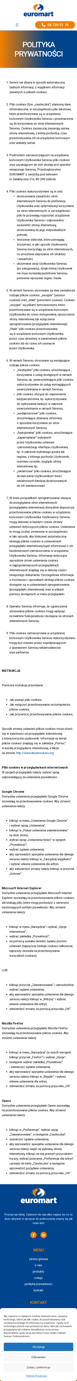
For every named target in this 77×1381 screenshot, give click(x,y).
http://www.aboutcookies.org (35, 753)
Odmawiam (38, 1357)
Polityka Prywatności (36, 1376)
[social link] (33, 1235)
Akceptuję (39, 1346)
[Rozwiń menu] (17, 25)
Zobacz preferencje (38, 1367)
